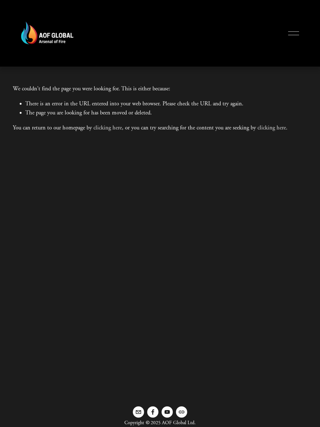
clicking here (107, 128)
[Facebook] (152, 412)
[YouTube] (167, 412)
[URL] (181, 412)
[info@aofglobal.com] (138, 412)
